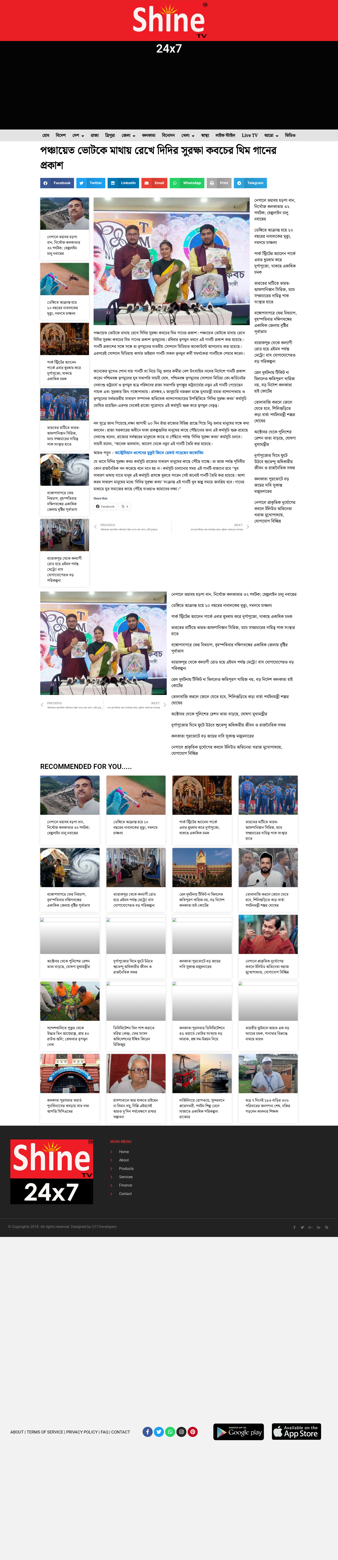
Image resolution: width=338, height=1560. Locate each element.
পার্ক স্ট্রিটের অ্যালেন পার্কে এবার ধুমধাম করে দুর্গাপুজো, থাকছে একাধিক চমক (64, 370)
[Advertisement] (169, 92)
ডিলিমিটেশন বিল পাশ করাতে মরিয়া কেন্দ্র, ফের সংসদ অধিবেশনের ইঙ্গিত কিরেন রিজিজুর (134, 1036)
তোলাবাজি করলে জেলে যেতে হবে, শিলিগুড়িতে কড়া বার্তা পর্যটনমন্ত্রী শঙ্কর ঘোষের (274, 412)
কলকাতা (148, 135)
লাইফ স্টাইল (225, 135)
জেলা (126, 135)
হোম (45, 135)
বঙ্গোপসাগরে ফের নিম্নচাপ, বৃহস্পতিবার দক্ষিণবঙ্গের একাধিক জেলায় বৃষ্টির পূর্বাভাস (62, 501)
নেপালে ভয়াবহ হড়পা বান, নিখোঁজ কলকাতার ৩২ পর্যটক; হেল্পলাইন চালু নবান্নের (63, 245)
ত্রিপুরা (110, 135)
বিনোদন (168, 135)
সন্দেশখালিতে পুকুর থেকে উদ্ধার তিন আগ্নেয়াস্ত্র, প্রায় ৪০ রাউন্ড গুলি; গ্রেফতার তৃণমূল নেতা (68, 1036)
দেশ (75, 135)
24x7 (169, 48)
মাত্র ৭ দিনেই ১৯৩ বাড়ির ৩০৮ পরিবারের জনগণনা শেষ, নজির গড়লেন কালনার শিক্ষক (268, 1106)
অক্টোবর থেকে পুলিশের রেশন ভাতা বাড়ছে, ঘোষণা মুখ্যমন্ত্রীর (275, 438)
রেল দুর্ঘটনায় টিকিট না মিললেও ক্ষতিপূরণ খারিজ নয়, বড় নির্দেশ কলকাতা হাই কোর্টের (274, 382)
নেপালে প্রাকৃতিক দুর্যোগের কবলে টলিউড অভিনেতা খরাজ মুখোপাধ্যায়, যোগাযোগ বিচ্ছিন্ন (274, 512)
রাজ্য (95, 135)
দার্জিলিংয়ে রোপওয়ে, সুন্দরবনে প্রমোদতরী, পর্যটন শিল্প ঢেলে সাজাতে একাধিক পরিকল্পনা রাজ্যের (201, 1108)
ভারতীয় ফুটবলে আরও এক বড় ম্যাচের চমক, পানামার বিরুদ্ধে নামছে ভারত (267, 1033)
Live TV (250, 135)
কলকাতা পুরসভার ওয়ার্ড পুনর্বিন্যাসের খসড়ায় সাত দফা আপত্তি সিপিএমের (68, 1106)
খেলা (185, 135)
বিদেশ (61, 135)
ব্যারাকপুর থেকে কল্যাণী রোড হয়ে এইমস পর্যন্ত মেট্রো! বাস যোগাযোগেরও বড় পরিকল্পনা (274, 352)
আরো (268, 135)
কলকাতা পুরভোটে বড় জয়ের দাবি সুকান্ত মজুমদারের (271, 485)
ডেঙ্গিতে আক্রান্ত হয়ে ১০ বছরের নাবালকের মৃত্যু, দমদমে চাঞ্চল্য (62, 308)
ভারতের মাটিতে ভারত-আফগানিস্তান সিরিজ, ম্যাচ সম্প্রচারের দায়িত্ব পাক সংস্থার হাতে (63, 436)
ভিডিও (290, 135)
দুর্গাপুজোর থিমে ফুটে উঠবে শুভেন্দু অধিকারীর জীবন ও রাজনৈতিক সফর (274, 462)
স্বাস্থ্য (205, 135)
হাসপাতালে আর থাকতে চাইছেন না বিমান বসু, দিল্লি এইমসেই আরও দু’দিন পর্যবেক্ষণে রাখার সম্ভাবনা (135, 1108)
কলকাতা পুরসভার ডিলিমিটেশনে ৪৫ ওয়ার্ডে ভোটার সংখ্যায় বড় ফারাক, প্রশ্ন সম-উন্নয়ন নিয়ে (202, 1033)
